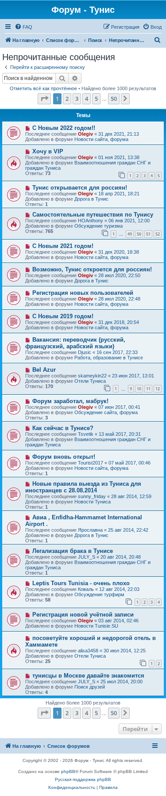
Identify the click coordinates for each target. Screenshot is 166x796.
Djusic (84, 352)
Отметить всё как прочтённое (43, 88)
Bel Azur (44, 369)
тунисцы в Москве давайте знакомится (88, 675)
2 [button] (67, 99)
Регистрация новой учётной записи (83, 614)
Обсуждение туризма (98, 226)
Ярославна (90, 530)
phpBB (68, 771)
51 (148, 234)
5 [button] (96, 99)
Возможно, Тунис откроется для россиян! (92, 269)
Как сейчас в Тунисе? (62, 428)
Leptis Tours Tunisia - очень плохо (81, 583)
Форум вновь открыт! (63, 456)
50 (139, 234)
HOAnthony (90, 220)
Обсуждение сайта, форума (106, 412)
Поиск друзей (89, 686)
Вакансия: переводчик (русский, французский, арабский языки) (75, 343)
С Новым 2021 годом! (62, 246)
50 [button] (114, 99)
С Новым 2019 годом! (62, 316)
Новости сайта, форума (101, 139)
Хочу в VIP (47, 151)
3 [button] (76, 99)
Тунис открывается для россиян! (79, 187)
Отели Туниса (90, 381)
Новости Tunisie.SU (96, 625)
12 (157, 389)
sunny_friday (92, 496)
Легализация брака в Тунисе (72, 551)
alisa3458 (88, 650)
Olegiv (85, 134)
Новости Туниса (92, 501)
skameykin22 (92, 375)
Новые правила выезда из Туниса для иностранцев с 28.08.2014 (83, 487)
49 (129, 234)
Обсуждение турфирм (99, 594)
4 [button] (86, 99)
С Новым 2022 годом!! (63, 128)
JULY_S (86, 557)
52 (157, 234)
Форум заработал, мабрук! (70, 401)
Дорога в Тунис (91, 199)
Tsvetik (85, 434)
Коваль (86, 589)
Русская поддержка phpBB (83, 779)
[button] (44, 98)
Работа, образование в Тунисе (108, 357)
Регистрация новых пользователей (82, 292)
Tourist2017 (90, 462)
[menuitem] (23, 27)
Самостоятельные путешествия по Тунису (92, 214)
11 (148, 389)
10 (139, 389)
